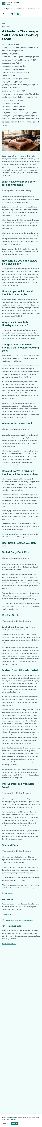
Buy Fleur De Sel (8, 914)
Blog (3, 23)
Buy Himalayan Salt (9, 943)
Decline (5, 1123)
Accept (14, 1123)
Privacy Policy (11, 1119)
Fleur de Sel (31, 8)
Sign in (5, 14)
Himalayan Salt (7, 8)
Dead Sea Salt (20, 8)
